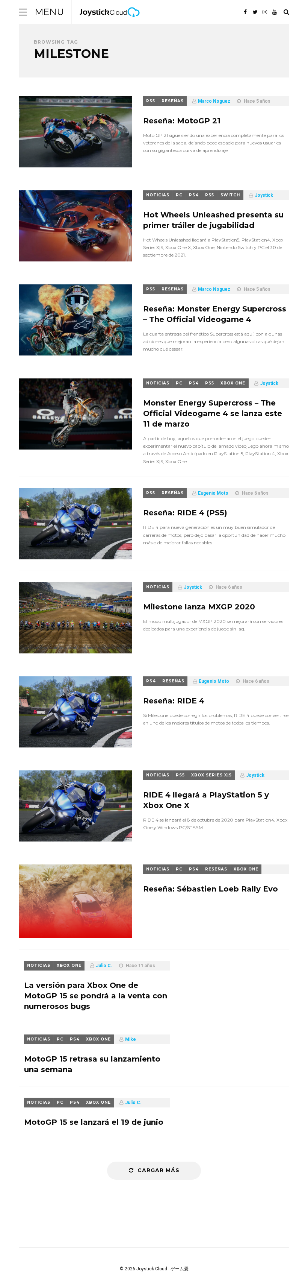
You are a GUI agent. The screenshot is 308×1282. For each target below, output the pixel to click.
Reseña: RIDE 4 (173, 700)
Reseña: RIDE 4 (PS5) (185, 512)
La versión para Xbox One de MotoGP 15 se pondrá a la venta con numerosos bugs (95, 996)
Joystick (264, 195)
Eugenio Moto (213, 493)
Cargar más (158, 1170)
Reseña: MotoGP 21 (181, 120)
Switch (230, 195)
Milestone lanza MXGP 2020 (199, 606)
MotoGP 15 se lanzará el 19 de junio (93, 1122)
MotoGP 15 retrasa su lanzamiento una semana (92, 1064)
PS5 (150, 101)
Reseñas (173, 101)
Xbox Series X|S (211, 775)
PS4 (194, 195)
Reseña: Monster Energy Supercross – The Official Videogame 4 (214, 314)
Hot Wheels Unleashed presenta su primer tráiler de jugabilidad (213, 220)
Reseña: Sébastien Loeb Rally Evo (210, 888)
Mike (130, 1039)
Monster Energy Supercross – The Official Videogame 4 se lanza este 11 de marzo (212, 413)
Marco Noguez (214, 101)
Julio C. (104, 965)
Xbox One (232, 383)
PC (179, 195)
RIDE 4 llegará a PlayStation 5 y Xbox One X (206, 800)
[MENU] (23, 12)
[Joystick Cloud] (109, 22)
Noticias (157, 195)
